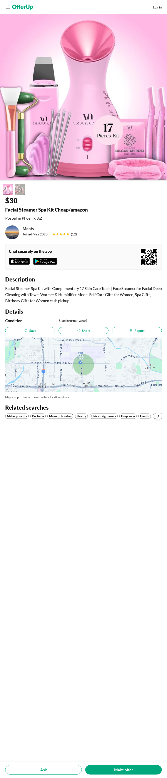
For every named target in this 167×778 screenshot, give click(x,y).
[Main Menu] (7, 7)
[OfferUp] (22, 7)
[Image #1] (8, 189)
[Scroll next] (158, 416)
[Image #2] (20, 189)
